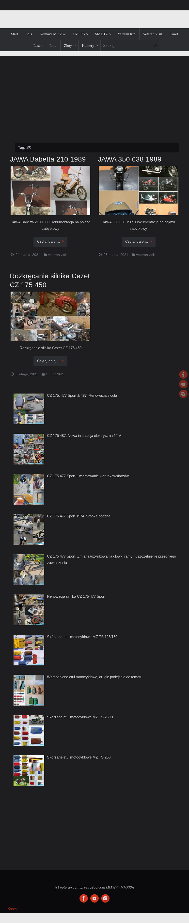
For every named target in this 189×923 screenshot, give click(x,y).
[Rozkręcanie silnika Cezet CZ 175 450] (50, 317)
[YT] (183, 384)
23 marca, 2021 (116, 255)
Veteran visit (57, 255)
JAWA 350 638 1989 (129, 159)
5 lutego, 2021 (27, 374)
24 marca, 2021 (28, 255)
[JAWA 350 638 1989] (138, 191)
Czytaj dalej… (48, 241)
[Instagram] (183, 394)
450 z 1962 (54, 374)
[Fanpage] (183, 374)
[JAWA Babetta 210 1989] (50, 191)
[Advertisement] (94, 96)
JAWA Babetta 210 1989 (48, 159)
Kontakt (13, 909)
